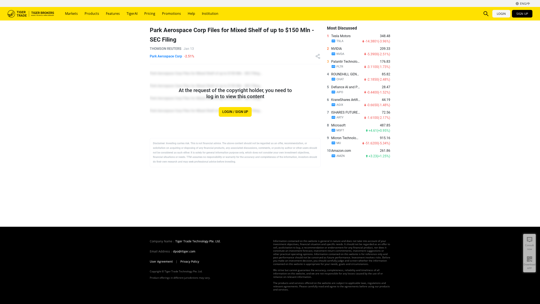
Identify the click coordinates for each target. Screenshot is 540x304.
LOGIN (501, 14)
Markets (71, 13)
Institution (210, 13)
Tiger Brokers (31, 14)
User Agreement (161, 261)
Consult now (529, 247)
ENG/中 (525, 3)
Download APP (529, 266)
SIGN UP (522, 14)
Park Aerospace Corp (166, 56)
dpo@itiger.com (184, 251)
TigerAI (132, 13)
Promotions (171, 13)
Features (113, 13)
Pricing (149, 13)
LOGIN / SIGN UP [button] (235, 112)
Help (191, 13)
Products (92, 13)
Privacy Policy (189, 261)
